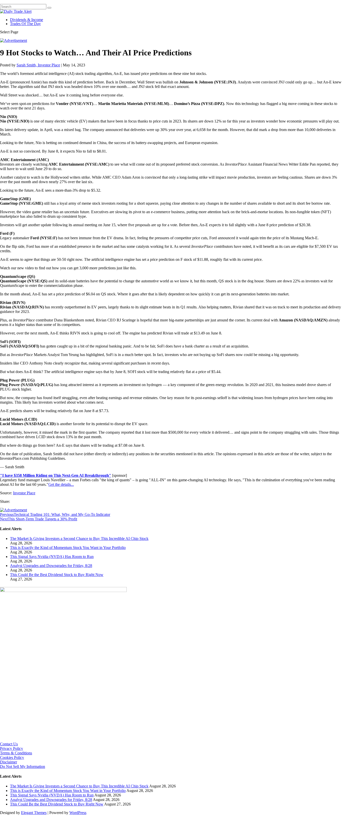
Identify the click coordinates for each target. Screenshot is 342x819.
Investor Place (24, 493)
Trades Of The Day (25, 24)
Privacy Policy (11, 748)
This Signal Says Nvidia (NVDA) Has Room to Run (52, 556)
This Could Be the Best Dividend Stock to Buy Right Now (56, 574)
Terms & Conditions (16, 753)
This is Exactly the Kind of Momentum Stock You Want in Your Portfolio (68, 547)
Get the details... (61, 484)
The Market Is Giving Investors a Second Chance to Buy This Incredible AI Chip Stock (79, 538)
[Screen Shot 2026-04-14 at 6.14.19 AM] (63, 591)
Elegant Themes (34, 812)
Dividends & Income (26, 20)
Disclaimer (8, 762)
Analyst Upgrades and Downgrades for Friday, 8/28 (51, 565)
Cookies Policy (12, 757)
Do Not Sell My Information (22, 766)
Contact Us (9, 744)
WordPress (77, 812)
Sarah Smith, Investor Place (38, 65)
